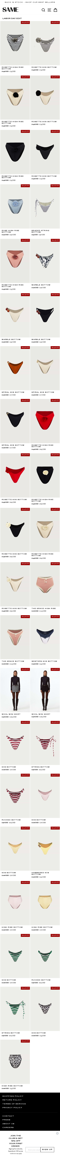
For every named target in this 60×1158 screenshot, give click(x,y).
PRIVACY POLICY (12, 1108)
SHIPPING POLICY (13, 1096)
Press (6, 1120)
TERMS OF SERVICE (14, 1104)
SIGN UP (47, 1150)
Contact (8, 1116)
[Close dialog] (57, 1133)
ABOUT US (8, 1124)
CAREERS (8, 1128)
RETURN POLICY (12, 1100)
